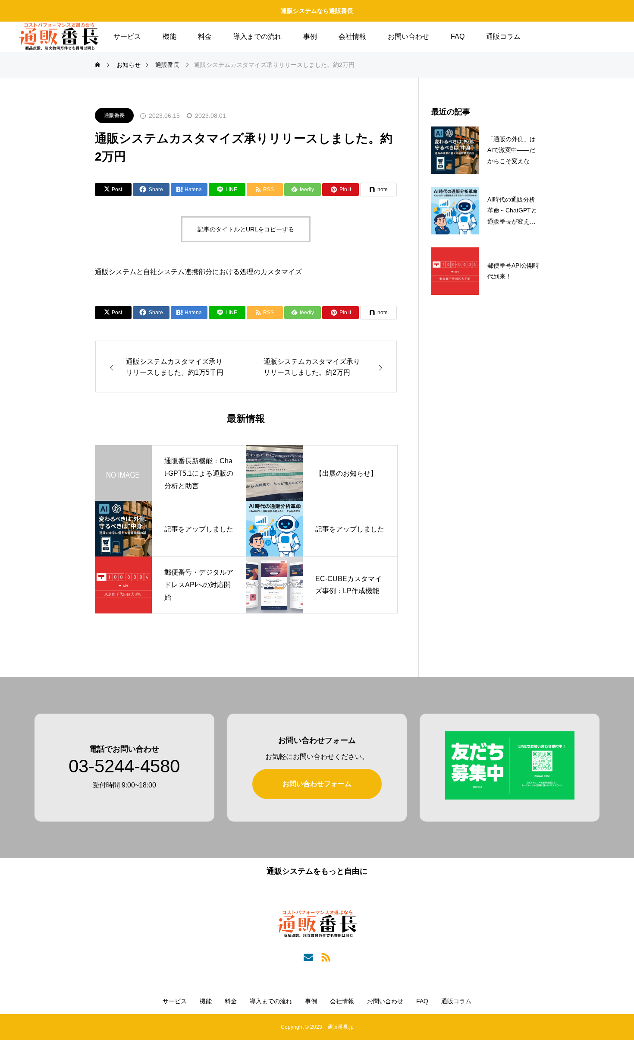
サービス (127, 36)
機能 (169, 36)
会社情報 (352, 36)
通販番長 (114, 115)
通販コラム (503, 36)
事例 (310, 36)
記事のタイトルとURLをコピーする (246, 229)
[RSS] (325, 956)
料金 (205, 36)
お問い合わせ (408, 36)
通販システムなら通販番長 (317, 10)
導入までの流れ (257, 36)
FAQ (458, 36)
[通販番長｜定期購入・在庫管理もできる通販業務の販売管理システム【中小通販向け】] (58, 37)
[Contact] (308, 956)
